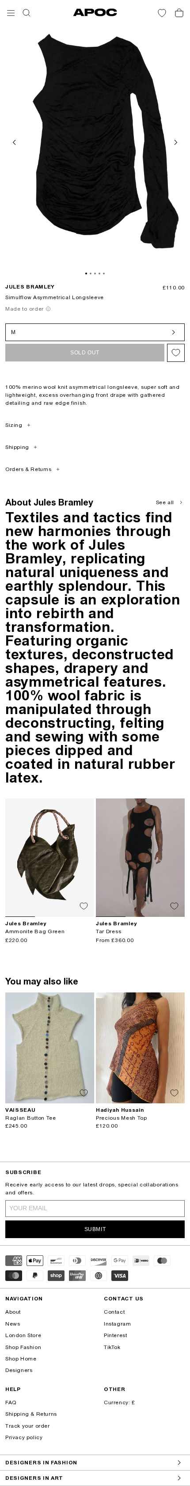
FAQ (10, 1402)
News (12, 1324)
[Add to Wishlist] (176, 353)
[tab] (86, 273)
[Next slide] (175, 141)
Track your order (27, 1426)
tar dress (108, 931)
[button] (10, 13)
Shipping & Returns (31, 1414)
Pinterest (115, 1335)
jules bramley (30, 287)
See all (165, 502)
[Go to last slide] (15, 141)
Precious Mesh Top (121, 1118)
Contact (114, 1312)
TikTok (112, 1347)
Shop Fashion (23, 1347)
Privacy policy (23, 1437)
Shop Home (20, 1359)
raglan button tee (30, 1118)
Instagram (117, 1324)
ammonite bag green (35, 931)
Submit (95, 1229)
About (13, 1312)
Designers (18, 1370)
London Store (23, 1335)
